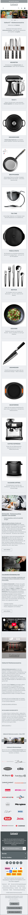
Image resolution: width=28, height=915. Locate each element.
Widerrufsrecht (13, 886)
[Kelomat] (8, 790)
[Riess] (20, 811)
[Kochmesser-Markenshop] (8, 797)
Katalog (24, 888)
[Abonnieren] (24, 848)
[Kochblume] (20, 790)
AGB (9, 884)
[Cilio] (20, 769)
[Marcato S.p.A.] (8, 804)
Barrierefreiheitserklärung (8, 888)
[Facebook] (7, 862)
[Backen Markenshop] (8, 761)
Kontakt (16, 888)
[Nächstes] (25, 16)
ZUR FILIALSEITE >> (6, 725)
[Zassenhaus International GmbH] (20, 826)
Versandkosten (6, 879)
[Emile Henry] (20, 776)
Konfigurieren (14, 903)
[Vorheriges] (3, 16)
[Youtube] (10, 862)
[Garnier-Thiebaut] (8, 783)
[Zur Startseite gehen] (14, 5)
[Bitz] (20, 761)
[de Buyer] (8, 776)
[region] (14, 16)
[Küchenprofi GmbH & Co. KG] (20, 797)
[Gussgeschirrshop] (20, 783)
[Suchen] (18, 8)
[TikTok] (21, 862)
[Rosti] (8, 819)
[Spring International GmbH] (20, 819)
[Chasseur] (8, 769)
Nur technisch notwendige (14, 908)
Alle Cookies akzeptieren (14, 912)
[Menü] (3, 8)
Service (4, 853)
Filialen (10, 889)
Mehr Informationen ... (14, 898)
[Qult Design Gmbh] (8, 811)
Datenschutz (6, 886)
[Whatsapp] (17, 862)
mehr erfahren (7, 549)
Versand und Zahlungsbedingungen (18, 884)
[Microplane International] (20, 804)
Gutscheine (5, 889)
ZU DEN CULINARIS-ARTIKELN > (9, 704)
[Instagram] (14, 862)
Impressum (4, 884)
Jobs (20, 888)
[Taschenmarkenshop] (8, 826)
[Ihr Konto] (21, 8)
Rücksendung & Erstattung (19, 889)
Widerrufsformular (21, 886)
